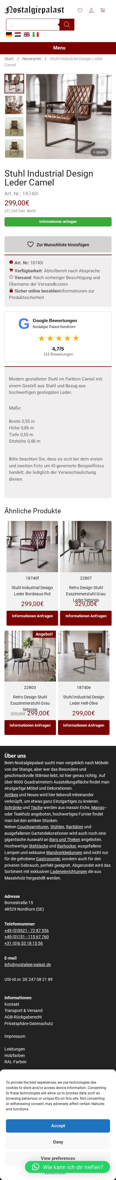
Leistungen (14, 1049)
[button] (67, 1167)
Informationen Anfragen (32, 616)
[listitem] (14, 83)
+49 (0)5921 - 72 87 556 (26, 930)
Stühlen (57, 826)
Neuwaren (31, 58)
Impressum (14, 1036)
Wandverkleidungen (64, 852)
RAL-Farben (15, 1061)
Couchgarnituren (32, 826)
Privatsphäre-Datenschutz (28, 1023)
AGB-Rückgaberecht (23, 1017)
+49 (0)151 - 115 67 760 (26, 936)
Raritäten (74, 826)
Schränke (13, 807)
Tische (37, 807)
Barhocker (66, 846)
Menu (59, 48)
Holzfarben (14, 1055)
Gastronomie (48, 858)
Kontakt (11, 1004)
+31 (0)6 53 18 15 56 (23, 943)
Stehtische (38, 846)
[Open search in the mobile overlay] (40, 25)
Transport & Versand (23, 1010)
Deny (58, 1142)
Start (9, 58)
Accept (58, 1125)
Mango (97, 807)
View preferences (58, 1158)
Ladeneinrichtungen (68, 871)
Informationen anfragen (58, 222)
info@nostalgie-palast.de (27, 964)
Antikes (11, 794)
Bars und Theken (64, 839)
